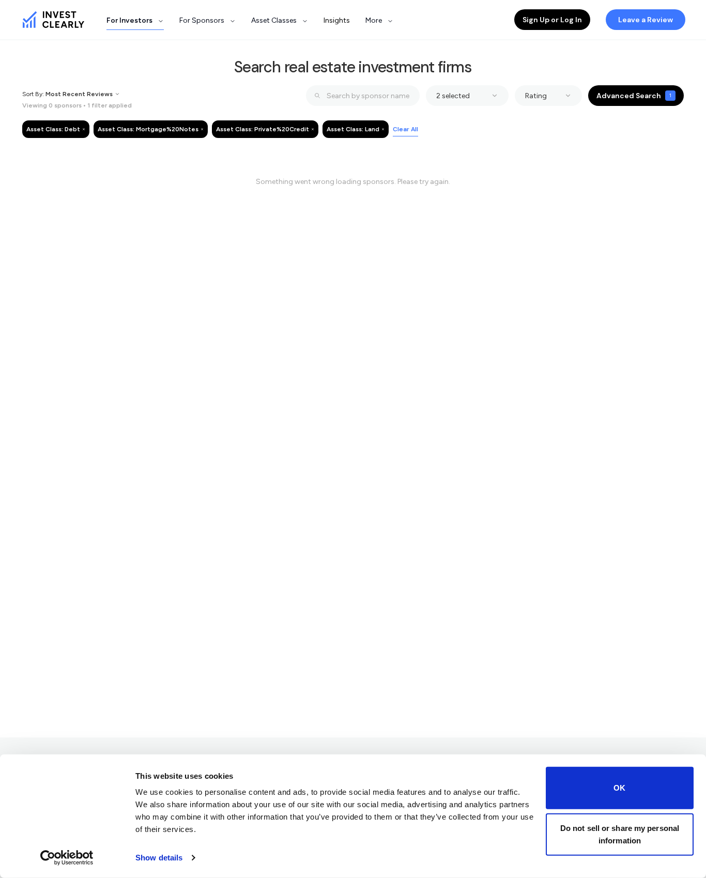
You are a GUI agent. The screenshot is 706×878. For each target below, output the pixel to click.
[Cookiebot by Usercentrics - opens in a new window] (67, 858)
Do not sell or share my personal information (619, 833)
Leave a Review (645, 19)
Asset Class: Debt (53, 129)
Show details (158, 857)
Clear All (405, 129)
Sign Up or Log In (552, 19)
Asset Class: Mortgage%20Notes (148, 129)
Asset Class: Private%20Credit (262, 129)
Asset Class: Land (353, 129)
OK (619, 787)
